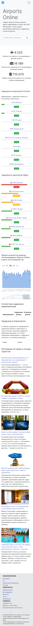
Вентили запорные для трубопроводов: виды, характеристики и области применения (15, 470)
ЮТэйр (5, 585)
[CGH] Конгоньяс (17, 191)
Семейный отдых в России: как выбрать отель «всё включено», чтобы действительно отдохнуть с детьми (16, 547)
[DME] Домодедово (16, 164)
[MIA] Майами (17, 235)
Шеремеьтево (8, 590)
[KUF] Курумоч (16, 155)
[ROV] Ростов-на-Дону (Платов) (16, 138)
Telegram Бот (7, 603)
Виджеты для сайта (10, 605)
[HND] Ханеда (17, 209)
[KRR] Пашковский (16, 129)
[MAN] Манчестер (17, 227)
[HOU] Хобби (17, 200)
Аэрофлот (6, 578)
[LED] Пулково (16, 111)
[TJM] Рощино (16, 120)
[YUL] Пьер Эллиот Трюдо (17, 218)
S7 (4, 581)
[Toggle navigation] (29, 2)
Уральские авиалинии (11, 583)
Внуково (6, 594)
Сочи (5, 596)
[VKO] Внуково (16, 102)
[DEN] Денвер (17, 182)
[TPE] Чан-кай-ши (17, 244)
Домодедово (7, 592)
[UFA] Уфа (16, 146)
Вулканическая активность (13, 608)
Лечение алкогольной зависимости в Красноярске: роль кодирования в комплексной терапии (15, 360)
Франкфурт (7, 599)
